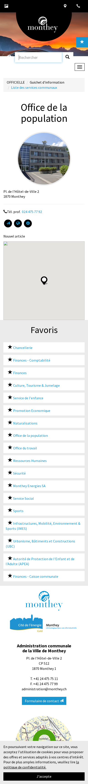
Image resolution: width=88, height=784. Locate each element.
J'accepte (44, 776)
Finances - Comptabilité (31, 360)
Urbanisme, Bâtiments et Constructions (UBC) (40, 544)
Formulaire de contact (42, 701)
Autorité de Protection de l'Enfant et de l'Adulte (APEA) (40, 561)
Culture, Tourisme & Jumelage (36, 385)
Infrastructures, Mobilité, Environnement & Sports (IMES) (43, 526)
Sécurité (19, 473)
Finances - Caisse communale (35, 576)
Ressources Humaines (29, 460)
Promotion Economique (31, 410)
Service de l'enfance (27, 398)
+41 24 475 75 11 (45, 678)
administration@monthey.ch (44, 689)
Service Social (23, 498)
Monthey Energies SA (29, 486)
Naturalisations (24, 423)
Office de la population (30, 435)
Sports (17, 511)
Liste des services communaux (34, 87)
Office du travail (24, 448)
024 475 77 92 (31, 211)
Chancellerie (22, 347)
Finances (19, 373)
